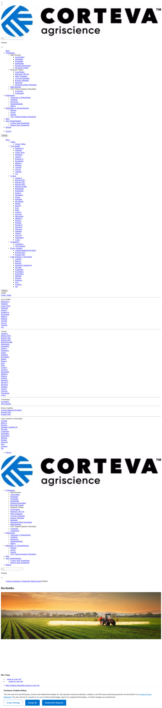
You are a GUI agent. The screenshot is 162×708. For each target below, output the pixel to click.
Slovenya (18, 229)
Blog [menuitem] (7, 119)
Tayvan (18, 169)
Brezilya (18, 263)
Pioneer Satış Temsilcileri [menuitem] (19, 125)
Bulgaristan (19, 189)
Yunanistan (19, 238)
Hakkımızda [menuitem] (10, 95)
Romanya (18, 225)
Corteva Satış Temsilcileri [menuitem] (20, 123)
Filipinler (18, 150)
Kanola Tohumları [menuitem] (22, 80)
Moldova (18, 218)
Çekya (17, 240)
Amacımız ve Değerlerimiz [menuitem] (20, 97)
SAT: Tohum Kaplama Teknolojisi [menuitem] (23, 89)
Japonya (18, 157)
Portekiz (18, 223)
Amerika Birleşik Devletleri (25, 250)
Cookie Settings (13, 703)
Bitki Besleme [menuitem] (15, 87)
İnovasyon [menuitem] (14, 102)
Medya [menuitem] (13, 106)
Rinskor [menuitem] (13, 110)
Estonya (18, 193)
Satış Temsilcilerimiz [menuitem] (13, 121)
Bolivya (18, 261)
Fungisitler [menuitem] (19, 61)
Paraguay (18, 280)
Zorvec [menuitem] (13, 112)
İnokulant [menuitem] (18, 83)
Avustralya (19, 244)
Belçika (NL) (20, 182)
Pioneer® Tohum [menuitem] (16, 70)
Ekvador (18, 267)
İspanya (18, 206)
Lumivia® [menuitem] (19, 91)
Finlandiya (19, 195)
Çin (16, 174)
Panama (18, 278)
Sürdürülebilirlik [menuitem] (16, 104)
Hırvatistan (19, 201)
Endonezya (19, 148)
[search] (2, 47)
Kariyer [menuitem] (8, 131)
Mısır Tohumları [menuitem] (21, 76)
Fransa (17, 197)
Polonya (18, 221)
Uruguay (18, 284)
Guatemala (19, 270)
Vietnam (18, 172)
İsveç (17, 208)
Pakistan (18, 165)
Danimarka (19, 191)
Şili (16, 287)
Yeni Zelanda (20, 246)
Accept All (32, 703)
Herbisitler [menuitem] (19, 59)
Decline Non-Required (54, 703)
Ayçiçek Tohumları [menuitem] (22, 78)
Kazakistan (19, 161)
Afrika (12, 142)
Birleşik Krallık (21, 187)
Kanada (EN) (20, 252)
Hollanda (18, 199)
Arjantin (18, 259)
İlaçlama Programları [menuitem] (23, 66)
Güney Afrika (20, 144)
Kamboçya (19, 159)
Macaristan (19, 216)
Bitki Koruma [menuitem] (15, 55)
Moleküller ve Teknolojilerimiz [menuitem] (17, 108)
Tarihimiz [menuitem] (14, 100)
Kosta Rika (19, 274)
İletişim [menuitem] (8, 127)
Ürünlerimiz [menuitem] (10, 53)
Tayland (18, 167)
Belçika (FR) (20, 180)
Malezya (18, 163)
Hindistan (18, 155)
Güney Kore (20, 152)
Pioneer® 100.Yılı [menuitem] (22, 74)
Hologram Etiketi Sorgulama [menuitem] (26, 85)
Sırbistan (18, 231)
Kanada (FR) (20, 255)
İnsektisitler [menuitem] (19, 63)
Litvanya (18, 214)
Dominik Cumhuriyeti (23, 265)
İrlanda (17, 204)
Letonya (18, 212)
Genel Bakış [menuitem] (19, 57)
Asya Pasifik (15, 146)
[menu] (2, 2)
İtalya (17, 210)
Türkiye (4, 135)
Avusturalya (14, 242)
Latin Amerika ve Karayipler (21, 257)
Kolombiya (19, 272)
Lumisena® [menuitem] (19, 93)
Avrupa (13, 176)
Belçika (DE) (20, 184)
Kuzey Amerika (16, 248)
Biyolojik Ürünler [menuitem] (21, 68)
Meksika (18, 276)
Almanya (18, 178)
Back (8, 51)
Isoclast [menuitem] (13, 115)
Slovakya (18, 227)
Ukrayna (18, 235)
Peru (17, 282)
